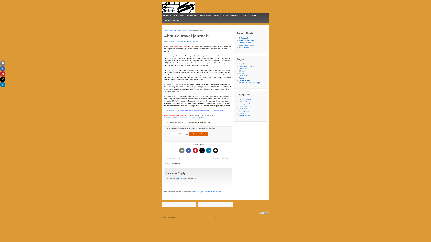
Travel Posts (254, 15)
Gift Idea (225, 15)
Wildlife (241, 113)
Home (166, 31)
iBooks (193, 118)
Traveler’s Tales (205, 15)
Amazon (169, 118)
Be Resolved (243, 38)
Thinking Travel (244, 104)
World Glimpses (244, 116)
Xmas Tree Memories (246, 40)
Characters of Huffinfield (171, 20)
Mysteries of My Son (173, 158)
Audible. (202, 118)
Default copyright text (171, 217)
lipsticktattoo (184, 41)
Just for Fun (243, 101)
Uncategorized (244, 111)
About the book (192, 15)
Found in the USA (245, 99)
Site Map (244, 15)
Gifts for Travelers (245, 43)
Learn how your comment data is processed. (208, 192)
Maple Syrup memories (247, 45)
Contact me (234, 15)
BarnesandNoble (181, 118)
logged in (179, 178)
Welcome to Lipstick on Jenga (173, 15)
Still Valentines (244, 47)
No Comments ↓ (194, 41)
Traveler (216, 15)
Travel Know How (182, 31)
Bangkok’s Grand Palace (221, 158)
